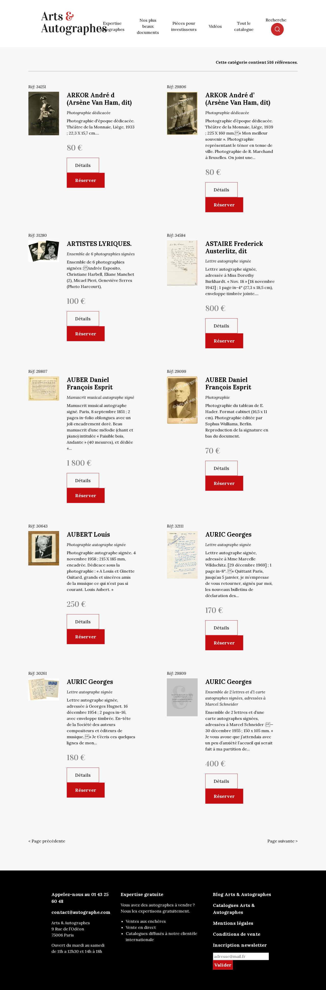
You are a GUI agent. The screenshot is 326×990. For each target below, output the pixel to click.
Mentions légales (233, 923)
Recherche (276, 19)
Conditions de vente (236, 934)
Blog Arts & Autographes (242, 894)
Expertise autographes (112, 26)
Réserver (85, 180)
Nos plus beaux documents (148, 26)
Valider (223, 965)
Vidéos (215, 26)
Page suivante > (282, 840)
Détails (83, 165)
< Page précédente (46, 840)
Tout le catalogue (243, 26)
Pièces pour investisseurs (184, 26)
